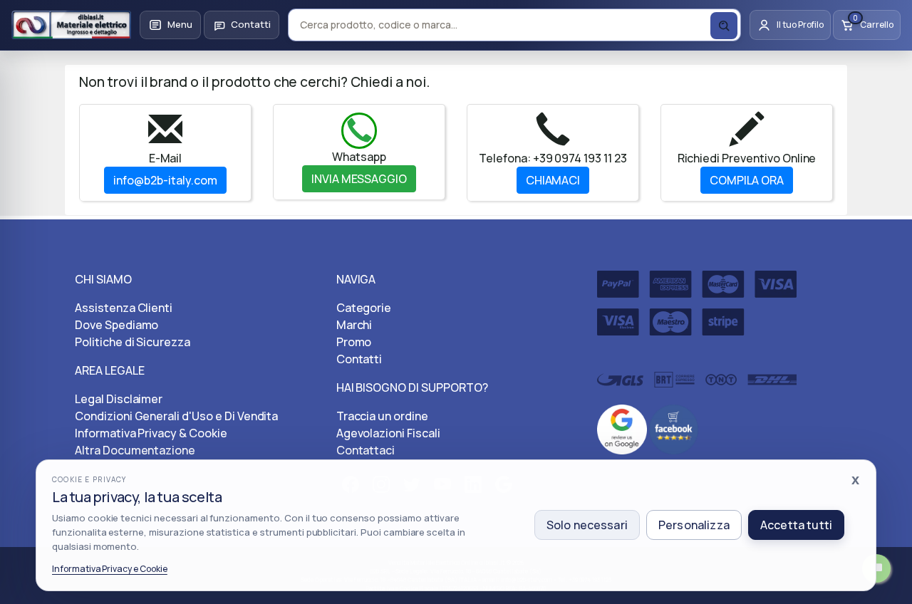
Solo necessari (587, 525)
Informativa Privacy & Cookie (151, 433)
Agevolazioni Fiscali (388, 433)
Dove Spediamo (116, 325)
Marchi (354, 325)
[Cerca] (723, 25)
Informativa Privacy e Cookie (109, 569)
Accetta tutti (796, 525)
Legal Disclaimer (118, 399)
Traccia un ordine (382, 416)
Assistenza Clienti (123, 308)
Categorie (364, 308)
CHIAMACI (553, 180)
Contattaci (365, 450)
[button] (170, 25)
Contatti (359, 359)
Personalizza (694, 525)
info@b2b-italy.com (165, 180)
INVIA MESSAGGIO (359, 179)
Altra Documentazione (135, 450)
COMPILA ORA (747, 180)
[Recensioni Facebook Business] (674, 428)
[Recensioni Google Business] (622, 428)
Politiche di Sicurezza (132, 342)
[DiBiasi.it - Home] (71, 25)
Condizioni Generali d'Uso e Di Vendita (176, 416)
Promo (354, 342)
